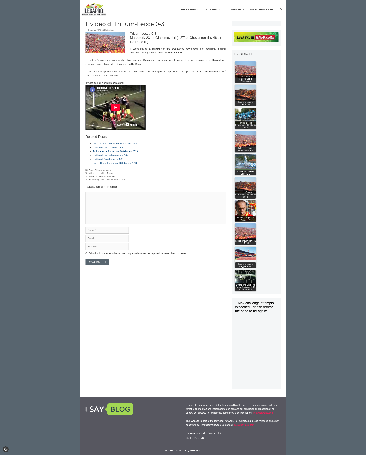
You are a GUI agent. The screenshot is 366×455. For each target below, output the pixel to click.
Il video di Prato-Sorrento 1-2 (102, 176)
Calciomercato (213, 9)
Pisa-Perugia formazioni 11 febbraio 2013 (107, 179)
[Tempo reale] (256, 37)
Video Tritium (107, 173)
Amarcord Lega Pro (261, 9)
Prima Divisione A (97, 170)
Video (108, 170)
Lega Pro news (189, 9)
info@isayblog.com (263, 412)
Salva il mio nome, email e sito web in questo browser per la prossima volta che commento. (137, 253)
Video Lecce (94, 173)
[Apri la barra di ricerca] (281, 9)
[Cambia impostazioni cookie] (6, 449)
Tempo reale (236, 9)
